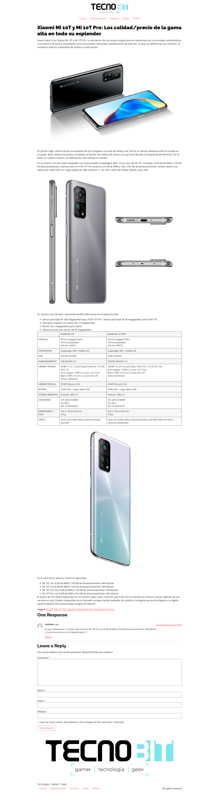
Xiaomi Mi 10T (85, 609)
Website (41, 711)
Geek (126, 18)
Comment (43, 658)
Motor (136, 18)
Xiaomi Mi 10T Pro (104, 609)
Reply (48, 636)
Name (41, 690)
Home (82, 18)
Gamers (114, 18)
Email (41, 701)
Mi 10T (49, 609)
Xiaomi (71, 609)
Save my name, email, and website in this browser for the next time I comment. (82, 722)
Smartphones (98, 18)
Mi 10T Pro (60, 609)
